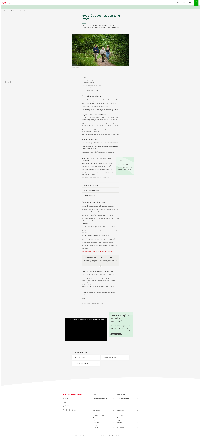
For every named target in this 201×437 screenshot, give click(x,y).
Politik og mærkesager (123, 398)
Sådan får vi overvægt (116, 334)
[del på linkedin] (10, 82)
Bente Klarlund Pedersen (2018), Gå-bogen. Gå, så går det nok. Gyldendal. (92, 303)
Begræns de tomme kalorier (89, 82)
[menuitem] (176, 3)
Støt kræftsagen (120, 410)
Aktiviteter (119, 422)
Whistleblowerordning (78, 435)
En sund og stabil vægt (88, 80)
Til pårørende (95, 417)
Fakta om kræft (120, 412)
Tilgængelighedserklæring (110, 435)
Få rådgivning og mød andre (98, 415)
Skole (118, 417)
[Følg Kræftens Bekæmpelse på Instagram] (66, 410)
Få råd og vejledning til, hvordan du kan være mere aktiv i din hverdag (97, 251)
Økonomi (95, 403)
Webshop (95, 429)
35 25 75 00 (66, 401)
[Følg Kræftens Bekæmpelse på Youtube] (75, 410)
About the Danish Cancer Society (123, 429)
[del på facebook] (5, 82)
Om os (118, 425)
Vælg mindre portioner (91, 185)
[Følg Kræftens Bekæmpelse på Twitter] (69, 410)
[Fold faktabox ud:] (100, 266)
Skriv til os (66, 402)
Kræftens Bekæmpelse (72, 394)
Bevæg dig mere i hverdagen (89, 87)
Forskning (95, 425)
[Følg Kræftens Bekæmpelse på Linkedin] (72, 410)
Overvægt (15, 10)
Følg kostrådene (89, 195)
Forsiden (4, 10)
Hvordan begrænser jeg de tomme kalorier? (92, 85)
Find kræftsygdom (96, 410)
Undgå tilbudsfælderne (91, 190)
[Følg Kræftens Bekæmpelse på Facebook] (63, 410)
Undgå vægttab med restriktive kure (91, 90)
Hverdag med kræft (97, 412)
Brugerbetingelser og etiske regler (88, 435)
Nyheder (119, 420)
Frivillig (94, 420)
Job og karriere (121, 394)
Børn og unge (120, 415)
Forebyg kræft (5, 7)
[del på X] (8, 82)
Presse (94, 394)
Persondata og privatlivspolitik (100, 435)
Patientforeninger (120, 427)
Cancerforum (95, 427)
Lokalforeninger (121, 403)
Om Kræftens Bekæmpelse (100, 398)
